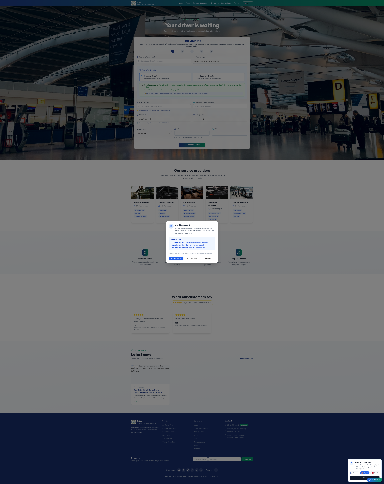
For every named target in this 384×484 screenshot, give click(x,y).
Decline (208, 258)
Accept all (177, 258)
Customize (193, 258)
